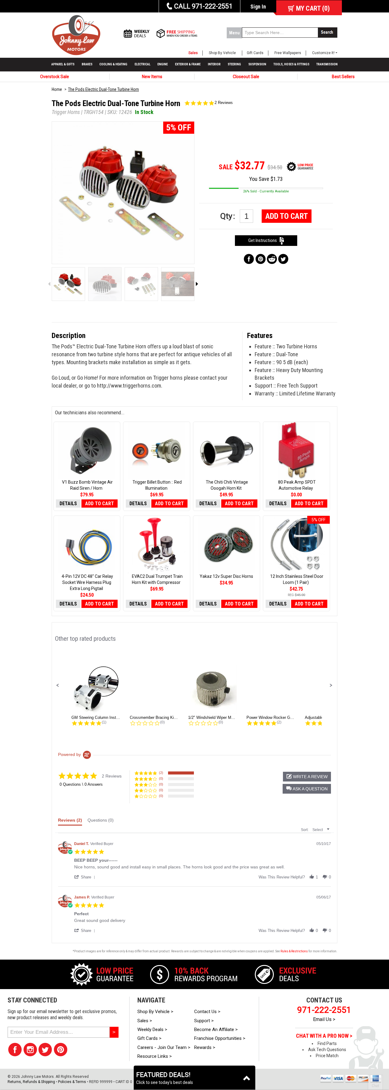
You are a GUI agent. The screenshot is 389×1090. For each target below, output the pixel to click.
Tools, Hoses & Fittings (291, 64)
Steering (234, 64)
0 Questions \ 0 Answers (81, 784)
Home (57, 89)
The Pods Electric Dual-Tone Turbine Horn (103, 89)
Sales (193, 53)
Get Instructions (264, 240)
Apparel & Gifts (62, 64)
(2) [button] (161, 772)
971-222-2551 (324, 1010)
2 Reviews (224, 102)
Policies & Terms (72, 1082)
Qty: (228, 216)
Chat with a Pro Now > (324, 1036)
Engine (162, 64)
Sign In (258, 6)
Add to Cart (286, 216)
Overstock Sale (54, 76)
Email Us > (324, 1019)
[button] (57, 685)
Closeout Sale (246, 76)
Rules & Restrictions (294, 951)
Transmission (327, 64)
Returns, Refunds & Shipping (31, 1082)
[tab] (70, 822)
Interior (214, 64)
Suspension (257, 64)
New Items (152, 76)
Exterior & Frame (188, 64)
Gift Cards (255, 53)
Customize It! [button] (323, 53)
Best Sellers (343, 76)
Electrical (142, 64)
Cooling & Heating (113, 64)
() (313, 8)
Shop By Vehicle (222, 53)
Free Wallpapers (287, 53)
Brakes (87, 64)
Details (68, 503)
